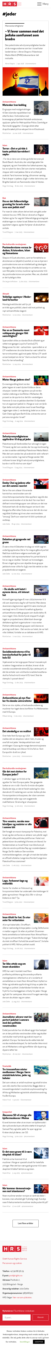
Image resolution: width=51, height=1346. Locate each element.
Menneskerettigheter (14, 26)
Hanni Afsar (6, 1173)
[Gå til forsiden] (14, 1249)
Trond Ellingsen (7, 232)
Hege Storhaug (7, 186)
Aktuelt (5, 294)
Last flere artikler (25, 1223)
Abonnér (40, 1317)
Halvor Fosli (6, 1100)
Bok (4, 198)
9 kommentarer (29, 1136)
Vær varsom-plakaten (22, 1298)
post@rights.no (15, 1276)
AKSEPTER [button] (39, 1342)
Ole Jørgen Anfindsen (9, 281)
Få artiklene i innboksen (18, 1311)
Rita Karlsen (6, 133)
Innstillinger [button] (25, 1341)
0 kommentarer (30, 64)
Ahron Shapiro (10, 64)
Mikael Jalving (7, 716)
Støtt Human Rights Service (14, 1259)
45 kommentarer (27, 1173)
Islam (4, 146)
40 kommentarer (27, 1206)
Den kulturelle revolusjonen (14, 244)
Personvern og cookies (12, 1263)
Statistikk (6, 1066)
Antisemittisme (9, 102)
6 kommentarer (26, 1100)
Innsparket (7, 1112)
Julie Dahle (6, 524)
